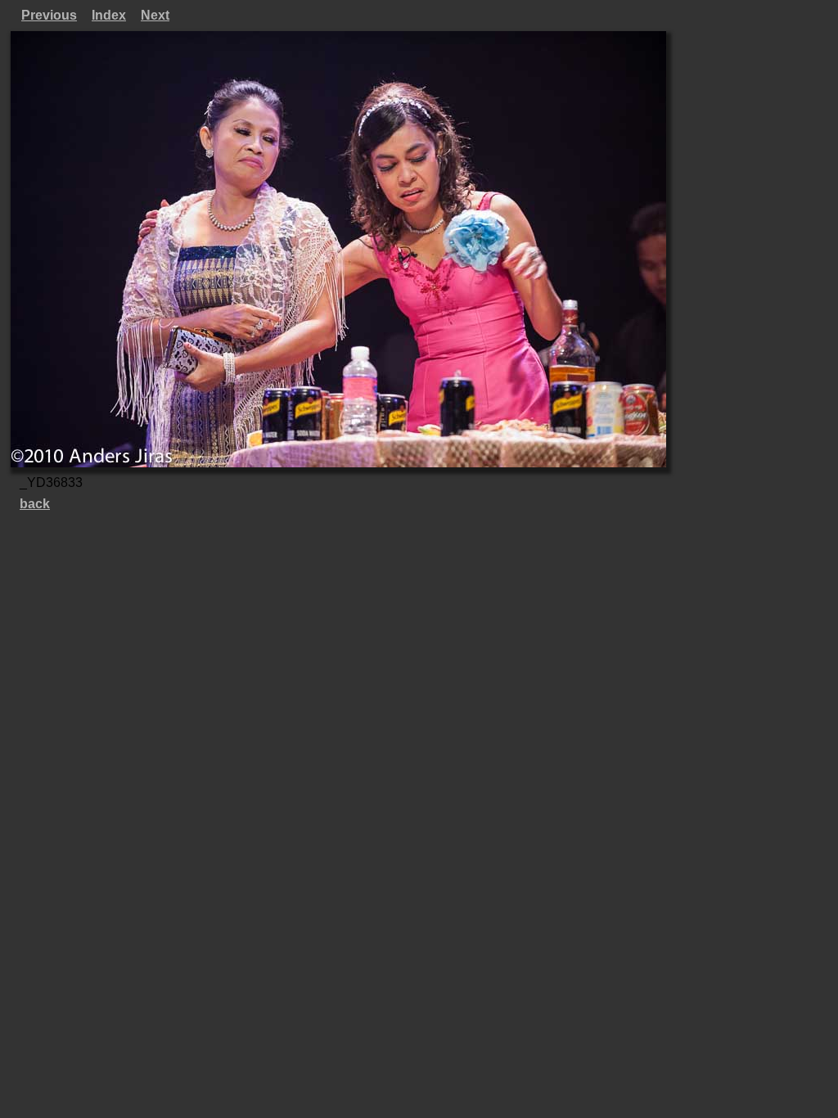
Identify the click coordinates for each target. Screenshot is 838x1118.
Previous (49, 15)
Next (155, 15)
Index (109, 15)
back (35, 504)
